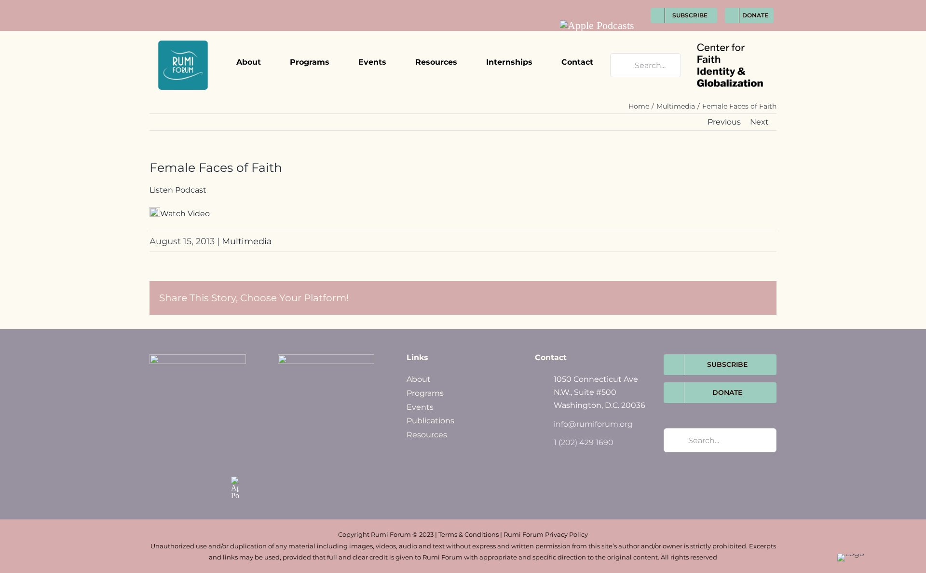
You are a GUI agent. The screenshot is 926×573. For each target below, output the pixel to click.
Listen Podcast (178, 190)
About (419, 379)
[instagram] (612, 5)
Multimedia (247, 241)
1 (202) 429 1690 (583, 442)
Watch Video (185, 213)
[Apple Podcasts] (597, 25)
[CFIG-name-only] (730, 35)
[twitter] (594, 5)
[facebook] (576, 5)
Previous (724, 121)
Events (420, 407)
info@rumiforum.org (593, 424)
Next (759, 121)
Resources (427, 434)
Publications (430, 420)
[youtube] (630, 5)
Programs (425, 393)
